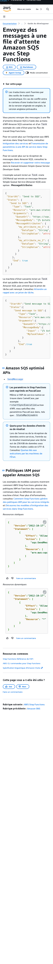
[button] (12, 84)
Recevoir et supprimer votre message (30, 162)
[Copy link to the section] (3, 368)
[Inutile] (13, 578)
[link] (38, 23)
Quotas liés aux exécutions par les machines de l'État (26, 453)
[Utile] (7, 578)
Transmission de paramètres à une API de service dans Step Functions (25, 147)
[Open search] (47, 9)
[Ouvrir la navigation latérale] (4, 16)
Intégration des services (16, 143)
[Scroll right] (41, 9)
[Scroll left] (15, 9)
